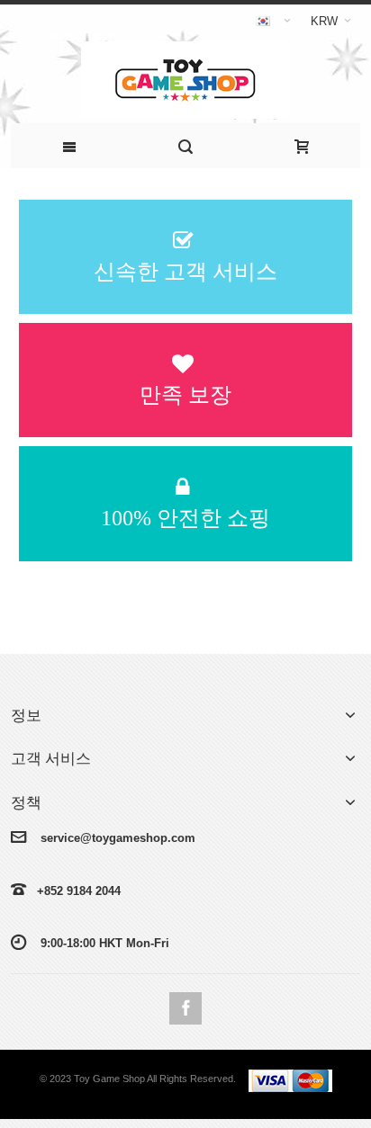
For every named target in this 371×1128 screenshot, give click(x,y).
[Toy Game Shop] (186, 80)
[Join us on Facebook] (185, 1008)
